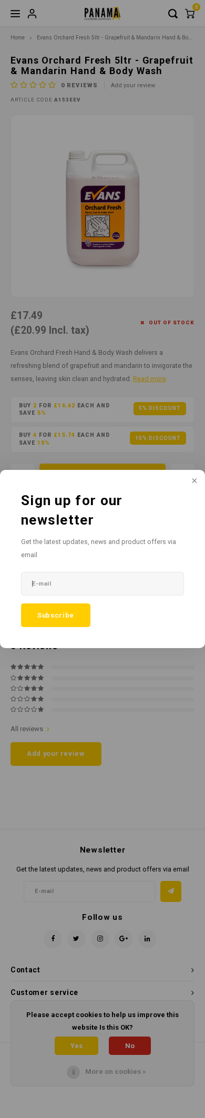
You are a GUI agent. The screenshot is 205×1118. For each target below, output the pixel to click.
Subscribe (55, 615)
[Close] (193, 481)
